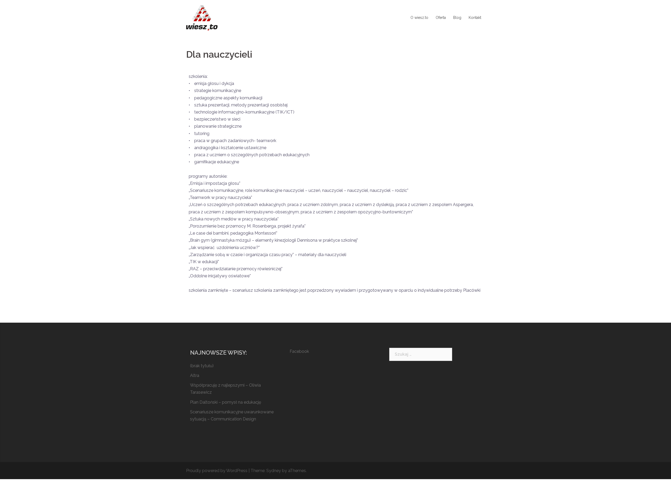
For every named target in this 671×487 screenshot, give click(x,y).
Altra (194, 375)
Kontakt (475, 17)
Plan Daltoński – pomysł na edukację (225, 402)
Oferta (441, 17)
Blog (457, 17)
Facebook (299, 351)
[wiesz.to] (202, 17)
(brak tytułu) (202, 365)
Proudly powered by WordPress (216, 470)
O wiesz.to (419, 17)
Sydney (273, 470)
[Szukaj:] (420, 354)
